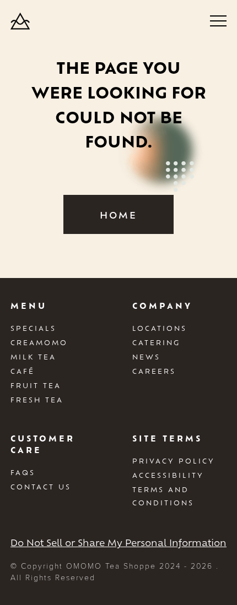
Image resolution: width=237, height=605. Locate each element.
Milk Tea (33, 356)
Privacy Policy (173, 460)
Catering (156, 342)
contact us (40, 486)
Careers (154, 371)
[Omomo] (20, 20)
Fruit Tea (35, 385)
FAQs (22, 472)
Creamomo (39, 342)
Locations (159, 328)
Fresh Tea (36, 399)
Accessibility (168, 475)
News (146, 356)
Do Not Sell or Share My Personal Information (118, 542)
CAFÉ (22, 371)
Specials (33, 328)
